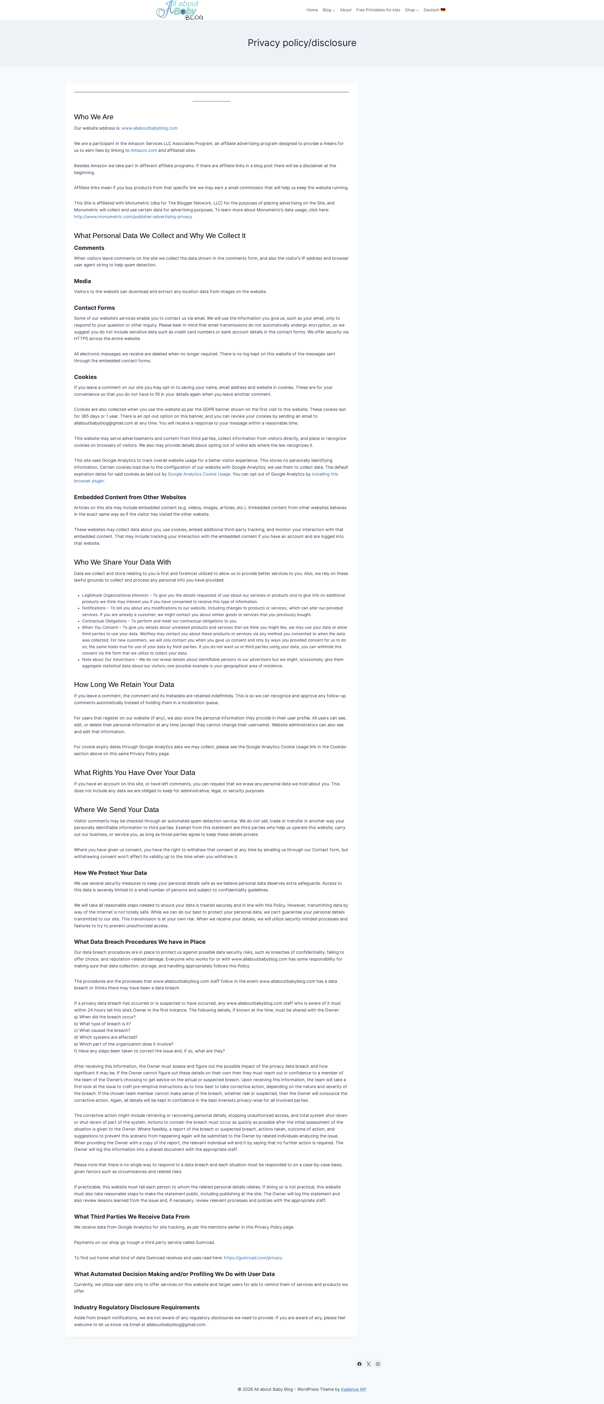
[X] (369, 1364)
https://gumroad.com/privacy (253, 1257)
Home (312, 10)
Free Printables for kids (378, 10)
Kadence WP (353, 1389)
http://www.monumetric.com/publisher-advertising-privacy (133, 216)
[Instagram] (378, 1364)
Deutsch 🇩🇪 (434, 10)
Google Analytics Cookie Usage (199, 474)
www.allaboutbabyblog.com (150, 128)
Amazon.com (144, 150)
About (346, 10)
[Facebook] (359, 1364)
